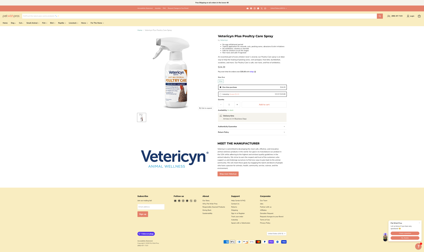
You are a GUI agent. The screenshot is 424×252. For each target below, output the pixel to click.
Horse (83, 23)
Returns (234, 207)
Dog (13, 23)
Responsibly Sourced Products (214, 207)
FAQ (164, 8)
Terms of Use (265, 220)
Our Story (206, 200)
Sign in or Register (238, 213)
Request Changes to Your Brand (178, 8)
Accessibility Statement (145, 8)
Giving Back (207, 210)
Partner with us (265, 207)
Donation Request (266, 213)
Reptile (61, 23)
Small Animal (32, 23)
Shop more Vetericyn (228, 174)
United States (278, 8)
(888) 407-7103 (142, 246)
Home (5, 23)
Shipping (234, 210)
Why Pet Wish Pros (210, 204)
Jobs (261, 204)
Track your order (237, 216)
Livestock (73, 23)
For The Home (97, 23)
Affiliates (263, 210)
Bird (52, 23)
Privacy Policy (265, 223)
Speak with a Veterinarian (240, 223)
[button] (418, 246)
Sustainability (207, 213)
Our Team (263, 200)
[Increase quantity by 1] (237, 105)
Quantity (221, 99)
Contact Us (235, 204)
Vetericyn (224, 40)
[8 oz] (221, 83)
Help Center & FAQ (238, 200)
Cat (20, 23)
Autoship (158, 8)
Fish (44, 23)
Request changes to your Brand (271, 216)
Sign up (142, 214)
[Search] (380, 16)
